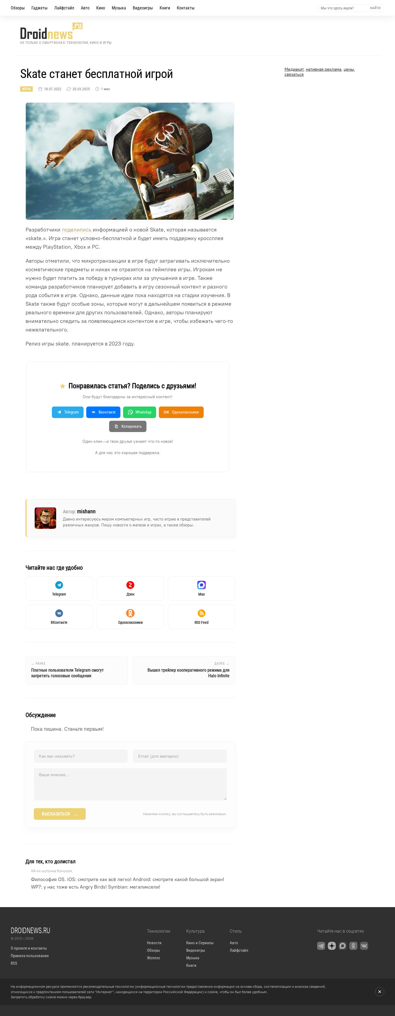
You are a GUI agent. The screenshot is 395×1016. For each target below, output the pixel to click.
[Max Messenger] (343, 946)
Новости (154, 942)
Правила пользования (30, 955)
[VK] (364, 946)
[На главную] (66, 31)
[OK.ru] (353, 946)
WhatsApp (143, 412)
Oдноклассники (181, 412)
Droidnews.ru (30, 930)
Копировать (131, 426)
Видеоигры (143, 7)
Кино (100, 7)
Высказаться (60, 814)
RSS (14, 963)
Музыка (119, 7)
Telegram (71, 412)
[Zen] (332, 946)
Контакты (186, 7)
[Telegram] (321, 946)
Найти (375, 8)
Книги (165, 7)
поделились (76, 229)
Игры (26, 89)
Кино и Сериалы (200, 942)
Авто (85, 7)
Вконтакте (107, 412)
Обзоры (18, 7)
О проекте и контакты (29, 948)
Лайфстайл (64, 7)
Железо (153, 958)
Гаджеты (39, 7)
